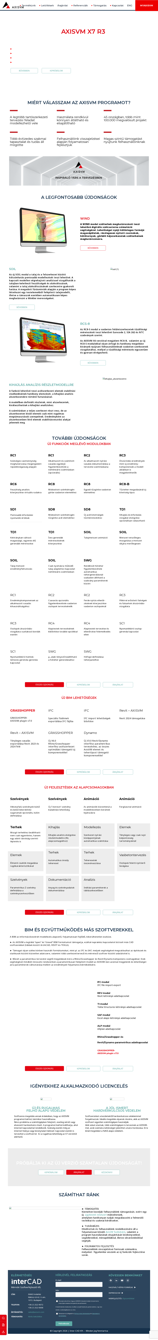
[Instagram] (128, 1280)
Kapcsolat (118, 5)
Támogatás (99, 5)
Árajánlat (62, 5)
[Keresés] (3, 1318)
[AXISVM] (14, 5)
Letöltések (47, 5)
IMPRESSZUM (116, 1293)
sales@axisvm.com (36, 1312)
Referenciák (80, 5)
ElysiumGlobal (128, 1298)
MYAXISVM (146, 5)
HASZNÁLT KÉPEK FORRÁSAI (122, 1287)
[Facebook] (111, 1280)
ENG (129, 5)
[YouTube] (122, 1280)
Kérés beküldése (35, 1316)
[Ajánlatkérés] (3, 1325)
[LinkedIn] (116, 1280)
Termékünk (29, 5)
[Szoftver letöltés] (3, 1331)
